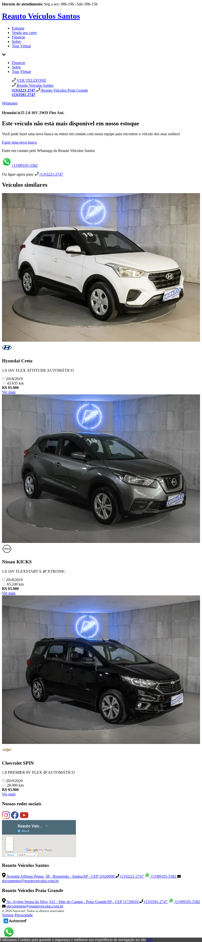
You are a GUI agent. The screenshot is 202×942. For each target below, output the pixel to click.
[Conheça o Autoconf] (15, 923)
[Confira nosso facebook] (15, 818)
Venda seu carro (24, 33)
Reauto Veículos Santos (41, 16)
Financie (18, 37)
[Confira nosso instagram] (6, 818)
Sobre (16, 41)
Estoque (18, 28)
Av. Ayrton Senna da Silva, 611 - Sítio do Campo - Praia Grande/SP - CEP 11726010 (72, 902)
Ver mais (9, 392)
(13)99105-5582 (24, 165)
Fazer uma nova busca (19, 142)
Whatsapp (9, 103)
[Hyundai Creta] (101, 268)
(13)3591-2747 (155, 902)
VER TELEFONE (31, 80)
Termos (8, 915)
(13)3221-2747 (51, 174)
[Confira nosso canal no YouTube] (24, 818)
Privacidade (24, 915)
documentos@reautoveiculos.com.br (34, 906)
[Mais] (4, 54)
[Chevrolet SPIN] (101, 670)
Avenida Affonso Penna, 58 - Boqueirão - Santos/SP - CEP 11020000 (61, 876)
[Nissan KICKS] (101, 469)
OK (150, 940)
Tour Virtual (21, 46)
